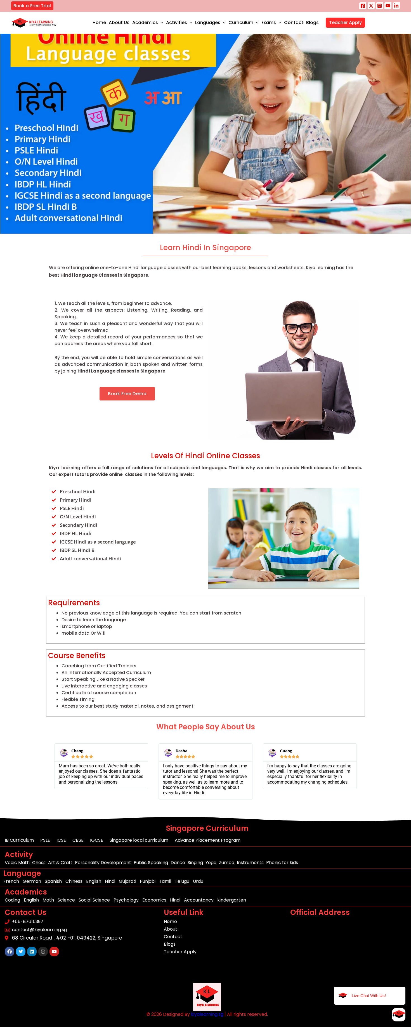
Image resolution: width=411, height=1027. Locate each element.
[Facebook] (362, 5)
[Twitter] (371, 5)
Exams (268, 22)
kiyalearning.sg (207, 1014)
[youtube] (387, 5)
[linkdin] (396, 5)
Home (99, 22)
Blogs (312, 22)
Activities (176, 22)
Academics (145, 22)
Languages (207, 22)
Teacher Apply (345, 22)
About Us (119, 22)
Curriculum (240, 22)
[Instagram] (379, 5)
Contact (293, 22)
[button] (32, 5)
